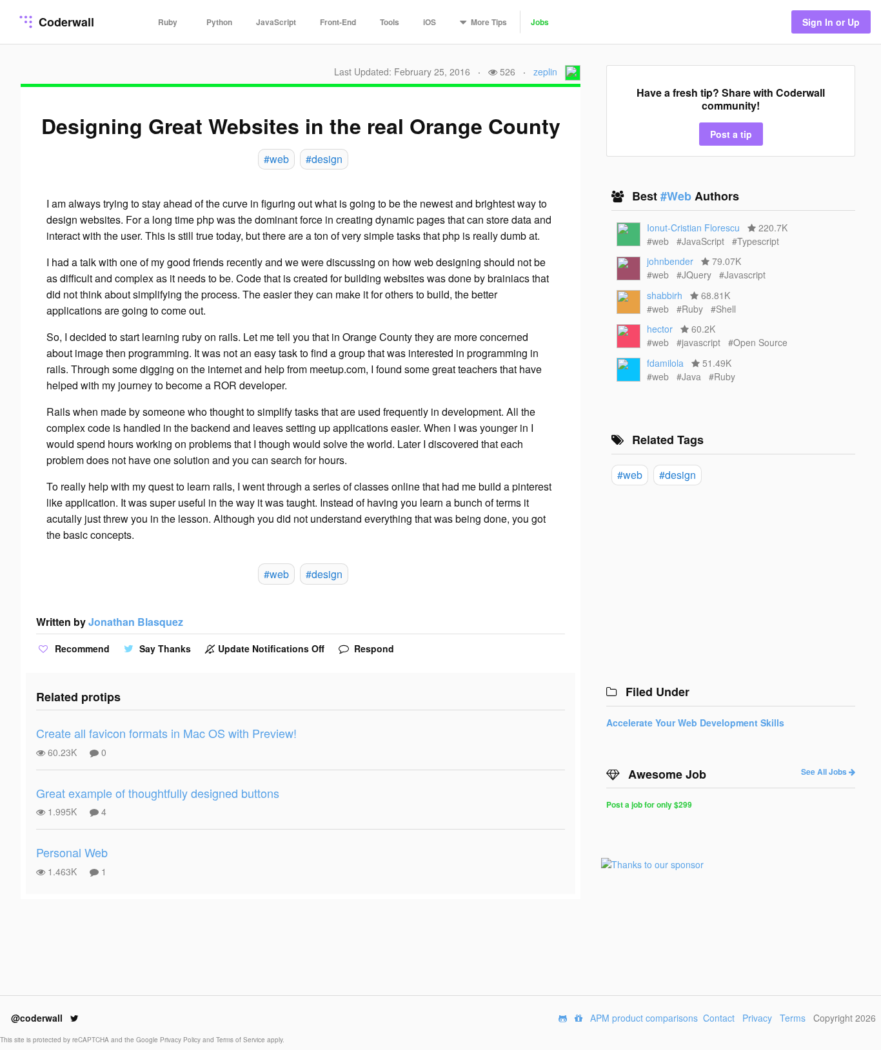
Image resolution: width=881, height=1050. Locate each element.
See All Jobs (825, 771)
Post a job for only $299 (649, 804)
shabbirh (664, 295)
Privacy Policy (181, 1039)
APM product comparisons (644, 1017)
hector (660, 328)
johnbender (670, 261)
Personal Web (72, 852)
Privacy (757, 1017)
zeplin (545, 71)
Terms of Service (241, 1039)
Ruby (167, 22)
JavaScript (276, 22)
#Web (677, 196)
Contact (719, 1017)
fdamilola (665, 362)
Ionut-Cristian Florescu (693, 227)
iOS (429, 22)
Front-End (338, 22)
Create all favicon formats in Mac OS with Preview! (166, 732)
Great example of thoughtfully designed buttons (157, 792)
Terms (793, 1017)
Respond (372, 648)
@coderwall (38, 1017)
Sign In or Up (831, 21)
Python (219, 22)
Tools (389, 22)
